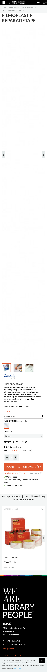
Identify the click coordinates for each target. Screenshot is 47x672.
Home (4, 7)
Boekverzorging (29, 7)
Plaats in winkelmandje (21, 467)
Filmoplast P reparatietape (13, 10)
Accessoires (14, 7)
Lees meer (17, 668)
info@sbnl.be (8, 648)
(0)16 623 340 (12, 473)
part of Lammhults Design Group (13, 656)
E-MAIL (24, 473)
